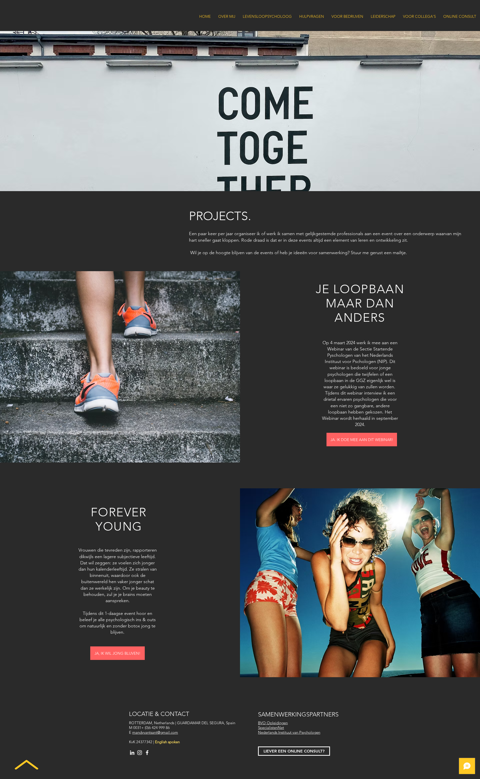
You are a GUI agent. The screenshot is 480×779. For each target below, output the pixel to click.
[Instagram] (139, 752)
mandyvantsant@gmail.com (155, 732)
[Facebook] (147, 752)
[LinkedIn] (132, 752)
